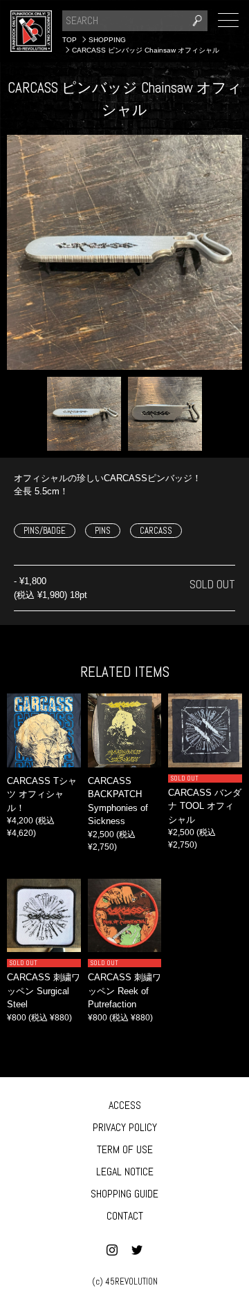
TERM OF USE (125, 1149)
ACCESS (125, 1105)
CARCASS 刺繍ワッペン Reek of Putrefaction (124, 990)
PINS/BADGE (45, 531)
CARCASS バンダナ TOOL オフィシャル (204, 806)
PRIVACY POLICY (125, 1127)
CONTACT (125, 1216)
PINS (103, 531)
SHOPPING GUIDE (124, 1193)
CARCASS (156, 531)
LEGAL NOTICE (125, 1171)
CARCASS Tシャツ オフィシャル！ (42, 794)
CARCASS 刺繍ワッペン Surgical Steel (43, 990)
